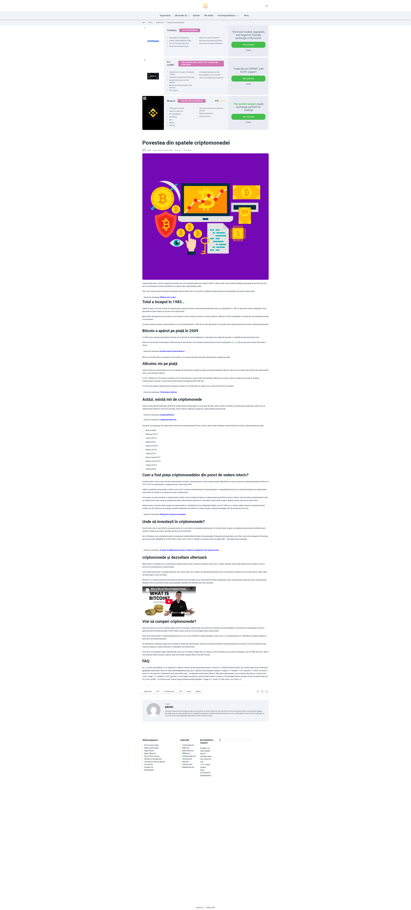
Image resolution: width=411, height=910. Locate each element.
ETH (180, 691)
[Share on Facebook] (258, 691)
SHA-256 (234, 342)
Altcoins (151, 22)
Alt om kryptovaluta (151, 745)
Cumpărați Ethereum (168, 420)
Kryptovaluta (165, 15)
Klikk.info (185, 762)
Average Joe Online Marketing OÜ (205, 751)
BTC (157, 691)
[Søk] (267, 6)
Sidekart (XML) (210, 907)
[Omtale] (153, 40)
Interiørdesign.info (189, 756)
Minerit (198, 691)
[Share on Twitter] (262, 691)
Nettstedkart (149, 770)
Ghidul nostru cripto (168, 297)
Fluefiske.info (187, 764)
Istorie (189, 691)
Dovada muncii (169, 691)
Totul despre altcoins (168, 392)
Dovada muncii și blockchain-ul (172, 351)
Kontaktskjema (205, 776)
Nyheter (196, 15)
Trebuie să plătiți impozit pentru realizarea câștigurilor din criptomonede (189, 550)
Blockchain (148, 691)
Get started (248, 44)
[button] (245, 15)
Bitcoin (161, 150)
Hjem (143, 22)
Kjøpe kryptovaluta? (151, 748)
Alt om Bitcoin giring (151, 756)
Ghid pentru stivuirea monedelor (173, 514)
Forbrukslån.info (188, 745)
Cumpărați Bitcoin (167, 415)
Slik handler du (181, 15)
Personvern (148, 764)
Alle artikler (208, 15)
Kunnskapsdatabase (226, 15)
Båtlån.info (186, 753)
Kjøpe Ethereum (150, 753)
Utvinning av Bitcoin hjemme (154, 762)
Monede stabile (160, 22)
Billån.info (185, 748)
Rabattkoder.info (188, 767)
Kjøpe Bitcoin (149, 751)
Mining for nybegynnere (153, 759)
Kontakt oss (148, 767)
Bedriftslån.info (188, 751)
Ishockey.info (187, 759)
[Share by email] (267, 691)
